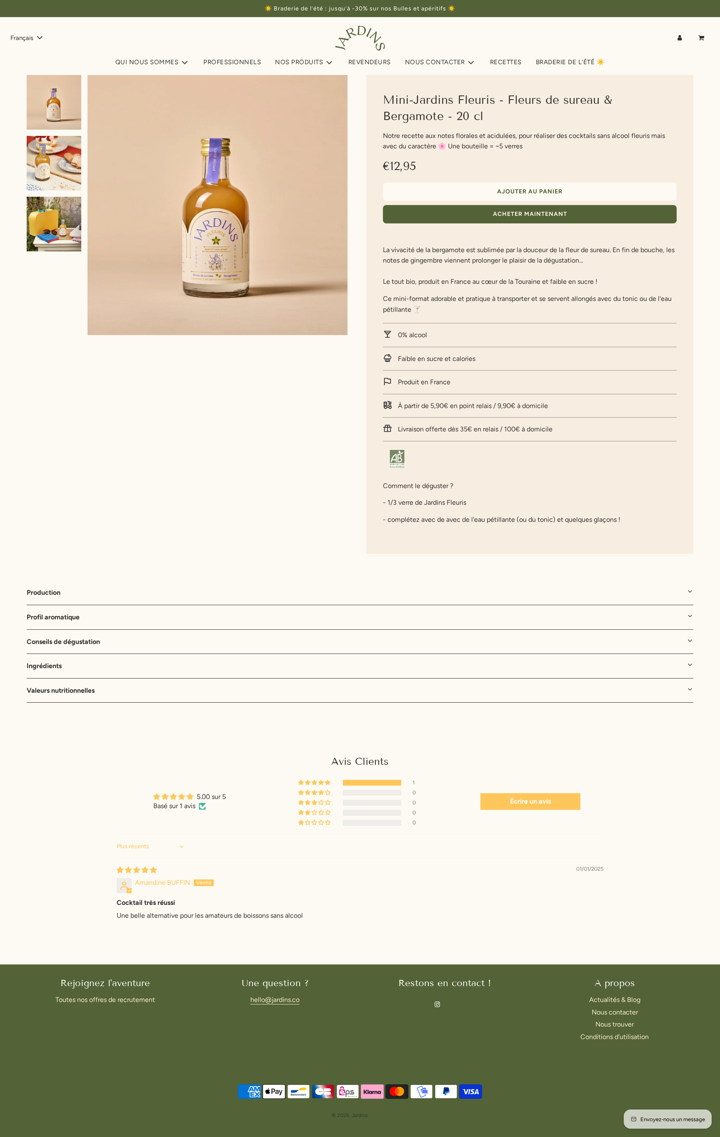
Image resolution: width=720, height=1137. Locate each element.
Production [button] (43, 592)
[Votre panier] (702, 38)
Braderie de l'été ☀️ (570, 62)
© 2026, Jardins (350, 1115)
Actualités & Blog (614, 1000)
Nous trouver (614, 1024)
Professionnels (232, 62)
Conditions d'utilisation (614, 1037)
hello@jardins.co (275, 1000)
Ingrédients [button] (44, 666)
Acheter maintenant (530, 214)
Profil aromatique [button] (53, 617)
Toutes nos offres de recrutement (105, 1000)
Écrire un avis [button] (530, 801)
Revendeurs (369, 62)
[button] (315, 783)
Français (22, 38)
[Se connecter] (679, 38)
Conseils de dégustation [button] (63, 642)
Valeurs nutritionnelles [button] (61, 690)
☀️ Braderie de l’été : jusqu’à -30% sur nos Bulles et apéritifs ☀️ (360, 8)
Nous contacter (615, 1012)
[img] (137, 870)
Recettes (506, 62)
